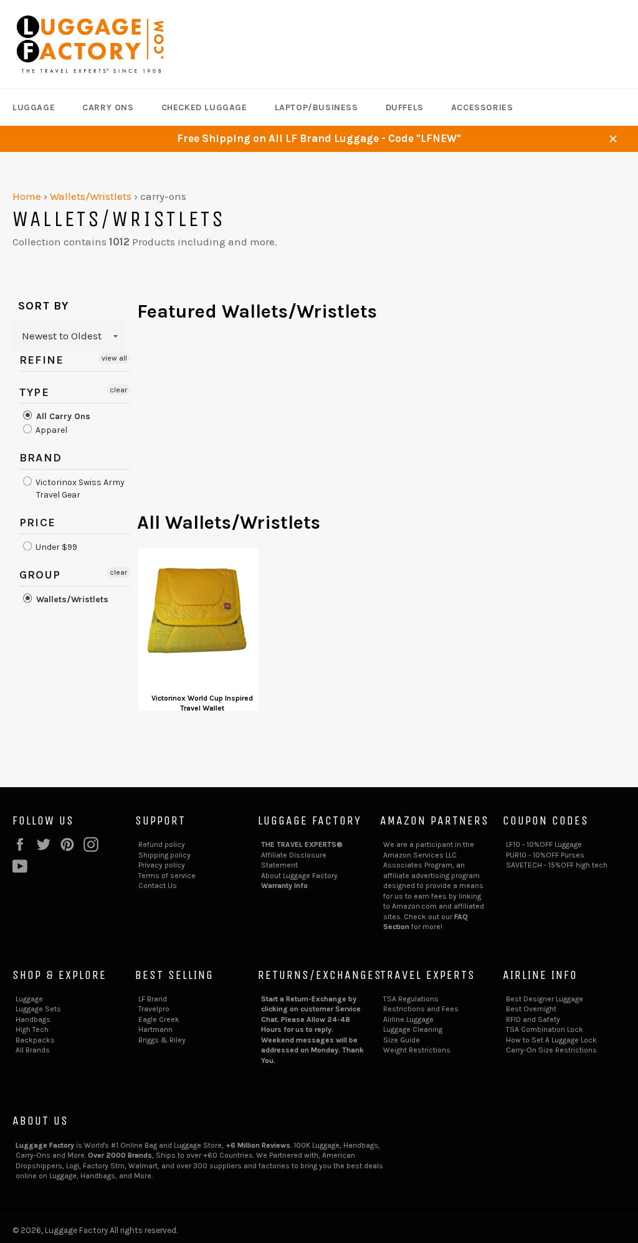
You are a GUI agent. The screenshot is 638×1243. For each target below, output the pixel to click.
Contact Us (157, 885)
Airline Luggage (408, 1019)
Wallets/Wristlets (90, 196)
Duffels (405, 107)
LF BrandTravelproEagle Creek (158, 1009)
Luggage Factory (76, 1230)
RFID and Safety (533, 1019)
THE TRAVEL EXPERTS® (302, 844)
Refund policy (161, 844)
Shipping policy (164, 855)
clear (118, 389)
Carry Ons (107, 107)
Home (26, 196)
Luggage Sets (38, 1008)
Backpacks (35, 1040)
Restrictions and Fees (421, 1008)
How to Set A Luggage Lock (551, 1040)
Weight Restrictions (416, 1050)
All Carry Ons (62, 416)
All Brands (33, 1050)
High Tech (32, 1029)
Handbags (33, 1019)
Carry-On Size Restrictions (551, 1050)
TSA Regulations (411, 999)
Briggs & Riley (162, 1040)
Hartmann (155, 1029)
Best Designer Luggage (544, 999)
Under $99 (55, 547)
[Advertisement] (381, 423)
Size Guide (401, 1040)
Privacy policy (161, 865)
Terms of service (167, 875)
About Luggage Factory (299, 875)
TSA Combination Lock (544, 1029)
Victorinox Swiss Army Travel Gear (79, 488)
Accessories (482, 107)
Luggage (33, 107)
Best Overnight (531, 1008)
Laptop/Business (316, 107)
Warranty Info (284, 885)
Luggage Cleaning (412, 1029)
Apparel (50, 430)
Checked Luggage (204, 107)
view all (114, 358)
